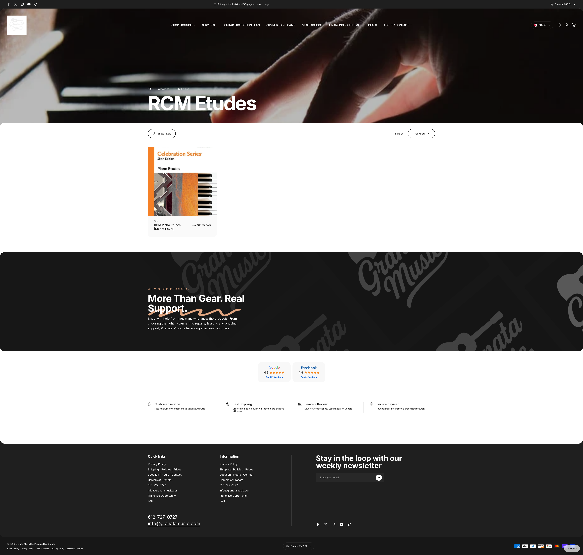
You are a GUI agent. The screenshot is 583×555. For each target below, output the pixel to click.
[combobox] (563, 4)
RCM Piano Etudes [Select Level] (167, 227)
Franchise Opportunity (162, 495)
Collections (163, 88)
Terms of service (42, 549)
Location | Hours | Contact (165, 474)
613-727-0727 (157, 485)
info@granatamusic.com (163, 490)
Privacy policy (27, 549)
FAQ (150, 501)
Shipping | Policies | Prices (164, 469)
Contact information (74, 549)
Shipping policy (57, 549)
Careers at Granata (159, 480)
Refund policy (13, 549)
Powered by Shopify (44, 544)
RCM (156, 221)
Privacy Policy (157, 464)
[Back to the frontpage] (149, 88)
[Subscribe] (379, 478)
